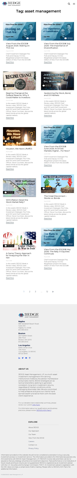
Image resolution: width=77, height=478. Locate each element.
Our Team (32, 434)
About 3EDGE (33, 427)
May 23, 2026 (47, 201)
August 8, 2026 (10, 51)
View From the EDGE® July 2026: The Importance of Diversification (57, 45)
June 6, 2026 (47, 153)
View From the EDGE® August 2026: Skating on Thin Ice (18, 45)
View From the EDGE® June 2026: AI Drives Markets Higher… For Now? (57, 148)
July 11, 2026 (47, 51)
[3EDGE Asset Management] (11, 4)
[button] (10, 62)
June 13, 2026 (47, 98)
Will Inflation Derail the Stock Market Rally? (17, 201)
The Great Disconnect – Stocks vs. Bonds (55, 197)
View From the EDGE (36, 438)
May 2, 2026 (9, 260)
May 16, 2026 (9, 205)
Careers (31, 441)
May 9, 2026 (47, 256)
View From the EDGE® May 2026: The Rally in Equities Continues (57, 251)
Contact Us (32, 445)
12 (47, 292)
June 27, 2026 (9, 100)
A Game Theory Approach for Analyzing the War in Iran (18, 255)
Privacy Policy (33, 448)
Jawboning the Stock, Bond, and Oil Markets (57, 94)
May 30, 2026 (9, 151)
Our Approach (33, 431)
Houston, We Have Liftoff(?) (19, 148)
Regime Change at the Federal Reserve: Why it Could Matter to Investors (18, 95)
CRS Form (36, 405)
